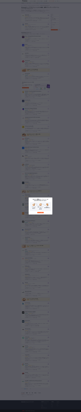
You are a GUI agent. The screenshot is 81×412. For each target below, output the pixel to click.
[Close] (51, 198)
